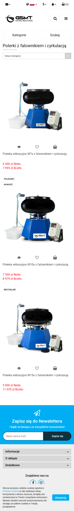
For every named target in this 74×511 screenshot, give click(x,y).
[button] (65, 4)
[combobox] (37, 56)
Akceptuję (60, 497)
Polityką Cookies (11, 491)
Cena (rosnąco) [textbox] (13, 56)
